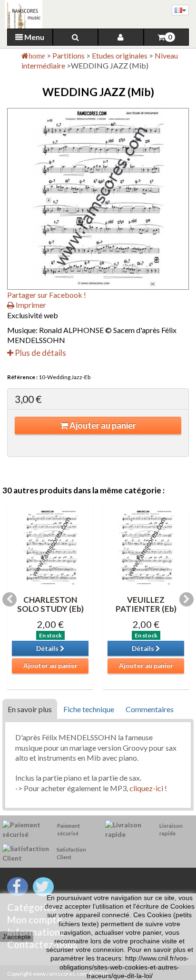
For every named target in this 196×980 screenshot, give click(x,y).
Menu (33, 36)
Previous (9, 599)
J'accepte (16, 937)
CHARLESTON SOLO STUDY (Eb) (50, 604)
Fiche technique (88, 709)
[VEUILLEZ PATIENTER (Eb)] (146, 548)
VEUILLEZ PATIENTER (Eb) (146, 604)
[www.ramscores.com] (21, 14)
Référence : (22, 377)
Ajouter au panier (102, 425)
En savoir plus (30, 709)
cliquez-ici (147, 788)
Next (186, 599)
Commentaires (150, 709)
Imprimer (30, 304)
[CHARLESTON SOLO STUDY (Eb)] (50, 548)
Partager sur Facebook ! (46, 294)
